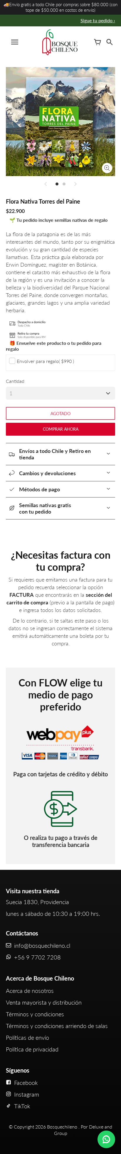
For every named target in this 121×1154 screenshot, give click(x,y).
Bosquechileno (62, 1126)
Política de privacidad (32, 1049)
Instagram (26, 1094)
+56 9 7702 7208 (37, 957)
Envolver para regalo (45, 361)
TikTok (22, 1105)
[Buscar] (109, 42)
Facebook (26, 1082)
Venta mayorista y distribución (44, 1002)
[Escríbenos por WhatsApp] (106, 1139)
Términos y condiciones (35, 1013)
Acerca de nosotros (30, 990)
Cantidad (15, 381)
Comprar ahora (60, 429)
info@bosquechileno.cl (42, 945)
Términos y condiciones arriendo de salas (57, 1025)
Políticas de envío (27, 1037)
